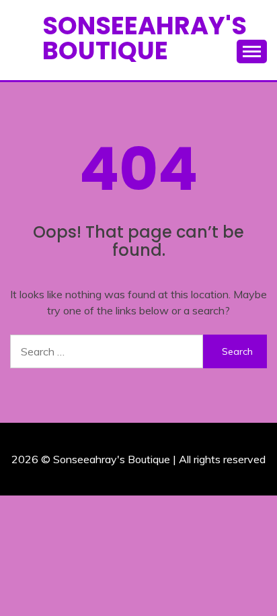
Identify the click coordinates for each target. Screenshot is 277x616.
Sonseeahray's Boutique (144, 38)
